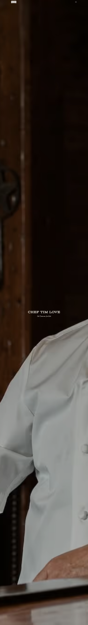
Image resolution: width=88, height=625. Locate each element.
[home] (13, 2)
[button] (76, 2)
